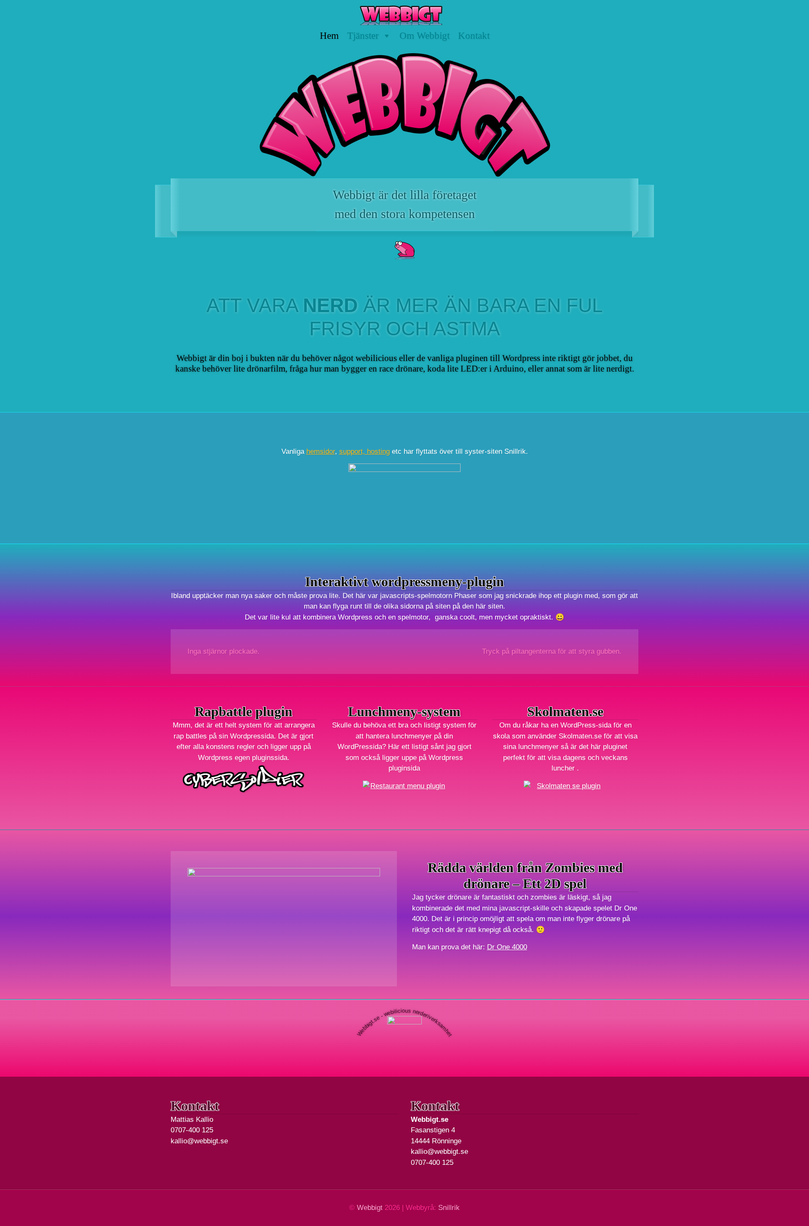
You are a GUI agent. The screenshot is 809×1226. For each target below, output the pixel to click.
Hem (329, 35)
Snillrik (449, 1208)
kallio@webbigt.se (199, 1141)
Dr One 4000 (507, 947)
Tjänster (363, 35)
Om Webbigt (424, 35)
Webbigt (370, 1208)
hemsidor (320, 451)
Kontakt (474, 35)
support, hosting (364, 451)
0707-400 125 (192, 1130)
